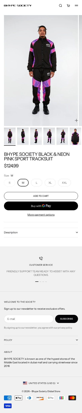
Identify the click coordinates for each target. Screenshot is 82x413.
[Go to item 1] (10, 136)
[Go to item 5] (62, 136)
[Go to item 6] (75, 136)
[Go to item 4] (49, 136)
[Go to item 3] (36, 136)
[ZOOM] (76, 120)
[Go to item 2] (23, 136)
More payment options (40, 214)
